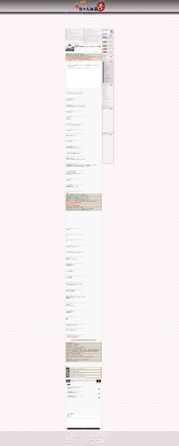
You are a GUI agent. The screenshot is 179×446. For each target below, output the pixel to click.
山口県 (91, 437)
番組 (67, 440)
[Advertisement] (89, 21)
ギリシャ (106, 433)
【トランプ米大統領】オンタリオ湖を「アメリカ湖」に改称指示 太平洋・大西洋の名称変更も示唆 (78, 59)
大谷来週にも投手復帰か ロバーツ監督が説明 (72, 345)
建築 (95, 438)
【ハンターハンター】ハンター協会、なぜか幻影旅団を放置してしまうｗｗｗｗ (76, 348)
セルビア (76, 435)
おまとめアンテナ (106, 103)
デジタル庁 (80, 435)
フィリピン (92, 435)
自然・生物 (105, 71)
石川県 (72, 440)
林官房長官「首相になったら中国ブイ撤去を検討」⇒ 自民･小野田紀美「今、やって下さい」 (78, 55)
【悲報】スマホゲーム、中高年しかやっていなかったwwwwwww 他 (75, 355)
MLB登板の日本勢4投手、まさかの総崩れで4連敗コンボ (73, 344)
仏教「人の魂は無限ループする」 (70, 342)
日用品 (100, 438)
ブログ (105, 64)
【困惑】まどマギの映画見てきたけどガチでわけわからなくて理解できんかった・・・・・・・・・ (79, 194)
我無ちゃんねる (105, 94)
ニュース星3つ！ (106, 97)
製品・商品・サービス (107, 69)
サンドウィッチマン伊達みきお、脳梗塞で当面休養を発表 (73, 202)
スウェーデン (72, 435)
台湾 (83, 437)
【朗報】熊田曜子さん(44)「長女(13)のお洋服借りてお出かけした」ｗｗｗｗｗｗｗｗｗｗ (77, 198)
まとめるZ (105, 100)
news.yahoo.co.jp (70, 63)
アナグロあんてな (106, 86)
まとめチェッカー (106, 88)
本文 (67, 417)
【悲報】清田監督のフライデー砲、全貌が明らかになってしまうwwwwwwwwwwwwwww (77, 359)
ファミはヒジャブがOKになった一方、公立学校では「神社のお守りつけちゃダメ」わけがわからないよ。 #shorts (80, 56)
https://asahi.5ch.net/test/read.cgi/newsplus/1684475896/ (94, 378)
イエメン (77, 433)
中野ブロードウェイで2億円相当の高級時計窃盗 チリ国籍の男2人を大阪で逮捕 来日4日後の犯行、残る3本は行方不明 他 (82, 351)
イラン (84, 433)
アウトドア (74, 433)
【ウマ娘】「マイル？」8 (69, 358)
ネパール (84, 435)
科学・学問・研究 (106, 76)
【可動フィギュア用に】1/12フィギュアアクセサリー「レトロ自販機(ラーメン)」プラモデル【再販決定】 (79, 208)
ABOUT (66, 12)
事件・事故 (77, 45)
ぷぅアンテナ (105, 104)
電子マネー (100, 441)
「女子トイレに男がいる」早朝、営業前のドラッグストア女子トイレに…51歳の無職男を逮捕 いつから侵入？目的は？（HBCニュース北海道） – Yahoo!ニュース (83, 65)
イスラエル (81, 433)
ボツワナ (108, 435)
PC (70, 433)
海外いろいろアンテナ (106, 98)
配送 (93, 441)
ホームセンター (103, 435)
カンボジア (93, 433)
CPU (66, 433)
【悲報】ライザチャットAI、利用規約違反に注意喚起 (73, 205)
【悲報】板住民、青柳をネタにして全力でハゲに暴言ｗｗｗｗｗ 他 (74, 352)
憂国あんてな (105, 90)
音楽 (107, 440)
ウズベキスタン (88, 433)
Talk (104, 101)
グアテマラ (111, 433)
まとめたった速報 (106, 96)
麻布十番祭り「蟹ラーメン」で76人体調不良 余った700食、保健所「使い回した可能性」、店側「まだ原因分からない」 (81, 201)
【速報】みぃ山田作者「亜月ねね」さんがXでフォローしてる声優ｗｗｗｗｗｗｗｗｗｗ (77, 195)
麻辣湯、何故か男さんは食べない (70, 204)
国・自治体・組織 (106, 81)
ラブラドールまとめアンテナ (107, 102)
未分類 (105, 62)
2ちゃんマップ (105, 89)
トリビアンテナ (105, 95)
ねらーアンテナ (105, 91)
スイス (67, 435)
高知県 (68, 443)
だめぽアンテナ (105, 92)
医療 (79, 438)
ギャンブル (99, 433)
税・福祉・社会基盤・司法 (107, 78)
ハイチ (87, 435)
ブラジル (97, 435)
